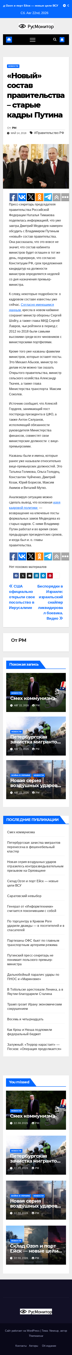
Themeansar (36, 1335)
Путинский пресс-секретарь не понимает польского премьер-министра (30, 960)
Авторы (33, 1345)
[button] (54, 39)
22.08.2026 (21, 1123)
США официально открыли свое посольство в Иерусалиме (22, 597)
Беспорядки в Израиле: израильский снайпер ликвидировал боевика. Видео (50, 602)
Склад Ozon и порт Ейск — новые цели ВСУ (34, 1251)
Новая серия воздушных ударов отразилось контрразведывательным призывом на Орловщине (35, 866)
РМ (14, 128)
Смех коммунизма (32, 698)
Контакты (21, 1345)
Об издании (49, 1345)
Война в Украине (20, 775)
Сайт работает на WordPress (22, 1330)
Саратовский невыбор (24, 896)
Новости (13, 66)
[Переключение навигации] (32, 39)
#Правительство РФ (49, 133)
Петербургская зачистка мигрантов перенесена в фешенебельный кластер (33, 847)
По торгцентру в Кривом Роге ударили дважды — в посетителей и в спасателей (35, 926)
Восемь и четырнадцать (25, 1019)
